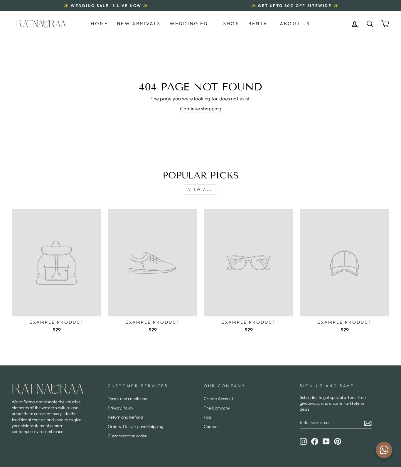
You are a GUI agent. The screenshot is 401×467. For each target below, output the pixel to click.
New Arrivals (139, 23)
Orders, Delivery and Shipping (135, 426)
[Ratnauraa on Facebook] (314, 441)
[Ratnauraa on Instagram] (303, 441)
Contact (211, 426)
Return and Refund (125, 417)
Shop (231, 23)
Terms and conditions (127, 398)
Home (99, 23)
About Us (295, 23)
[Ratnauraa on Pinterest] (337, 441)
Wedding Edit (192, 23)
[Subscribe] (368, 423)
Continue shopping (200, 108)
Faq (207, 417)
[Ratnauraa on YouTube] (326, 441)
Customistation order (127, 436)
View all (200, 189)
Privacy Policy (120, 408)
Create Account (218, 398)
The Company (217, 408)
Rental (259, 23)
